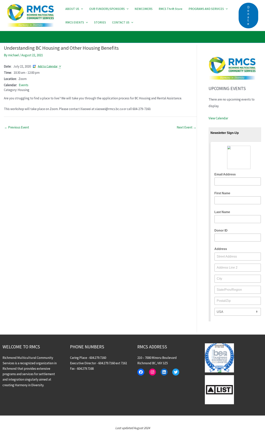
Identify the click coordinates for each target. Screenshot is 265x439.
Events (23, 85)
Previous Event (16, 127)
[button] (81, 9)
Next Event (186, 127)
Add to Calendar (48, 66)
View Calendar (218, 118)
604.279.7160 (97, 358)
